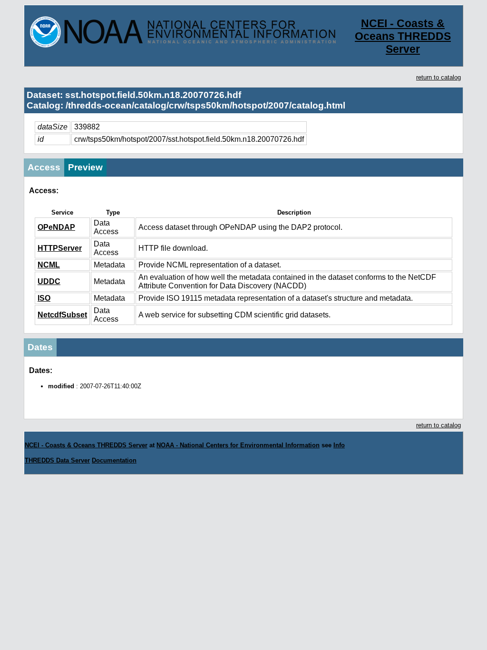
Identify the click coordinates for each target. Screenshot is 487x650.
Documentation (114, 460)
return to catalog (438, 77)
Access (44, 167)
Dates (40, 347)
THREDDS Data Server (57, 460)
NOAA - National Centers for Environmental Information (238, 445)
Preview (85, 167)
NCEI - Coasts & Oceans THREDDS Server (403, 36)
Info (339, 445)
